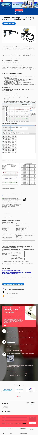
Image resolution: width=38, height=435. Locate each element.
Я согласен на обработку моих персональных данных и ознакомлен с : (14, 423)
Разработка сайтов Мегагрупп (32, 429)
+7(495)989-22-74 (19, 11)
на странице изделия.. (19, 350)
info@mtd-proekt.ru (19, 13)
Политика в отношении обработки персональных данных (11, 433)
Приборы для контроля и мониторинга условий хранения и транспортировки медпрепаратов (13, 310)
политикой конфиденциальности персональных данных (14, 423)
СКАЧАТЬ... (29, 201)
